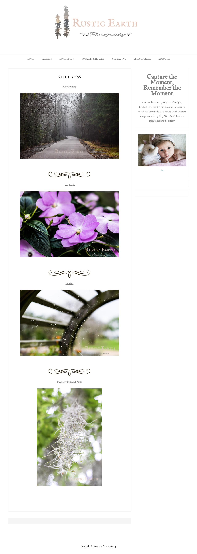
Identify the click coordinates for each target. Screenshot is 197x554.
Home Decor (89, 44)
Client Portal (142, 59)
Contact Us (119, 59)
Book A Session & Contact (114, 44)
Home (59, 44)
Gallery (47, 59)
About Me (136, 44)
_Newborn (72, 44)
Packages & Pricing (93, 59)
